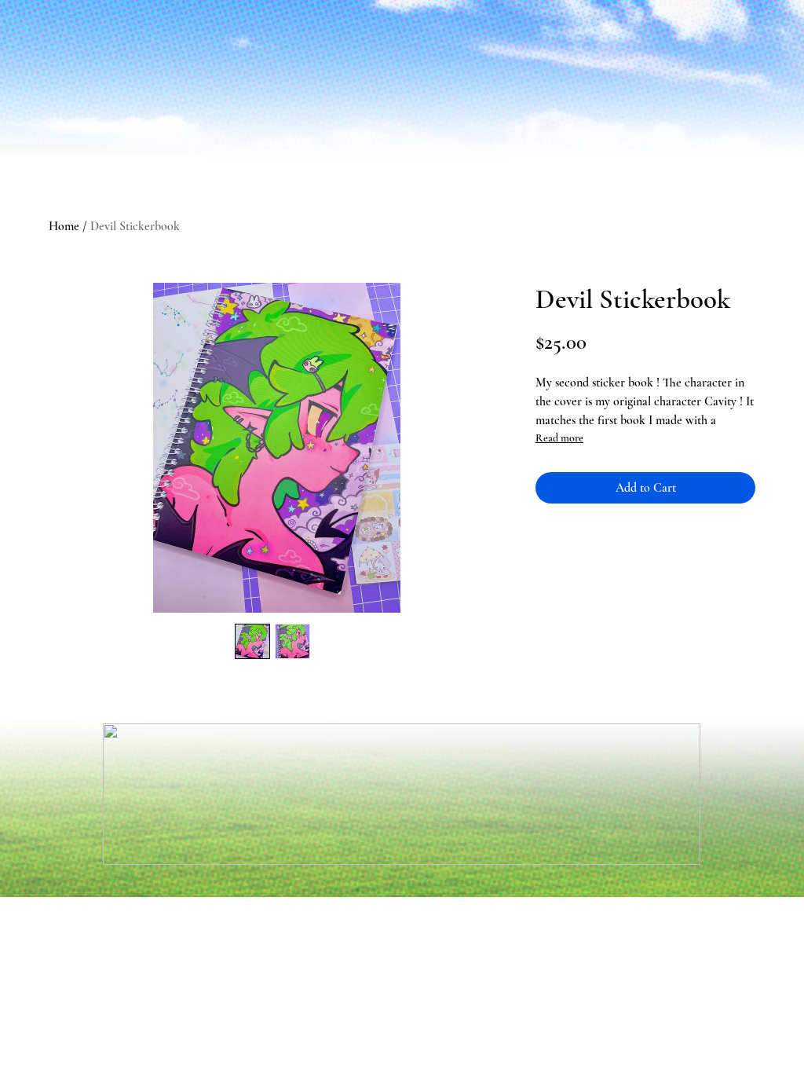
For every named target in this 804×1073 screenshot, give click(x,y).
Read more (559, 438)
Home (64, 226)
